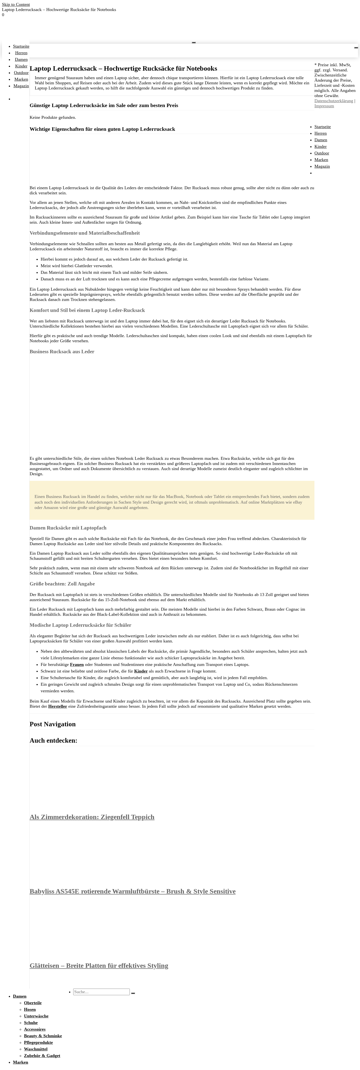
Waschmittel (36, 1049)
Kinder (21, 66)
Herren (21, 52)
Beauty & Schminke (43, 1035)
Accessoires (35, 1029)
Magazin (21, 85)
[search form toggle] (356, 47)
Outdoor (21, 72)
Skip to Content (16, 4)
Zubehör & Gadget (42, 1055)
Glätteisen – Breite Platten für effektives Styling (99, 965)
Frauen (77, 664)
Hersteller (57, 706)
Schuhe (31, 1022)
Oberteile (33, 1002)
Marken (21, 79)
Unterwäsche (36, 1016)
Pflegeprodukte (38, 1042)
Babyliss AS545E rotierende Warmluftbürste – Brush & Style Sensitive (133, 891)
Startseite (21, 46)
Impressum (324, 105)
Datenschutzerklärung (333, 100)
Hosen (30, 1009)
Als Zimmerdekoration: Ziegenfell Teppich (92, 817)
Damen (21, 59)
